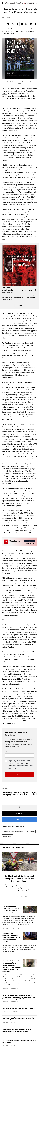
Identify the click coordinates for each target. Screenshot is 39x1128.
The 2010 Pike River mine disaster (13, 831)
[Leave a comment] (30, 24)
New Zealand (31, 831)
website (4, 93)
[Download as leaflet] (26, 24)
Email (7, 752)
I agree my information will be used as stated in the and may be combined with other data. (20, 764)
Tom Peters (5, 16)
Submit (19, 774)
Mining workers (7, 836)
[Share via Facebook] (4, 24)
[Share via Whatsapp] (13, 24)
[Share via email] (22, 24)
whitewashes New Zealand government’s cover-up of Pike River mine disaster (15, 794)
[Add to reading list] (35, 24)
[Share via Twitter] (8, 24)
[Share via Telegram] (17, 24)
